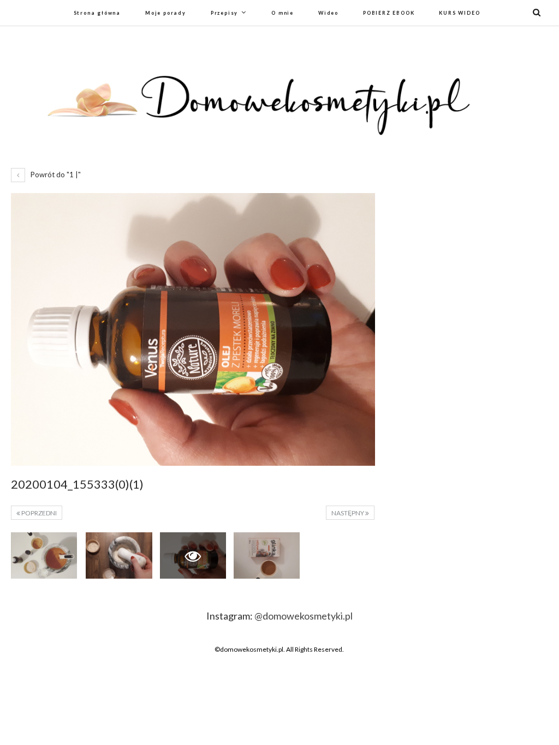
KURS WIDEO (459, 13)
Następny (348, 513)
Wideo (328, 13)
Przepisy (224, 13)
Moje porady (165, 13)
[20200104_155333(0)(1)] (44, 555)
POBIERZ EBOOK (388, 13)
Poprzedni (38, 513)
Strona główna (97, 13)
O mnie (282, 13)
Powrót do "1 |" (55, 174)
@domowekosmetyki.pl (303, 616)
